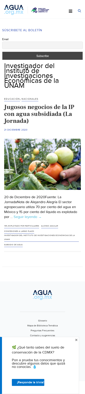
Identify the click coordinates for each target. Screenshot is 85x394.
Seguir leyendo (28, 217)
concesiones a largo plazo (19, 231)
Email (5, 39)
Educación (12, 99)
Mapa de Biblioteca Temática (42, 325)
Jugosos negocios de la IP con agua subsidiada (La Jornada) (39, 114)
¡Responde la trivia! (30, 382)
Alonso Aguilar (49, 226)
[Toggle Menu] (70, 11)
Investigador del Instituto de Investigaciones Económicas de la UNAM (39, 237)
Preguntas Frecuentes (42, 330)
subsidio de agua (13, 245)
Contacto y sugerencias (42, 335)
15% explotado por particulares (21, 226)
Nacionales (30, 99)
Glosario (42, 320)
